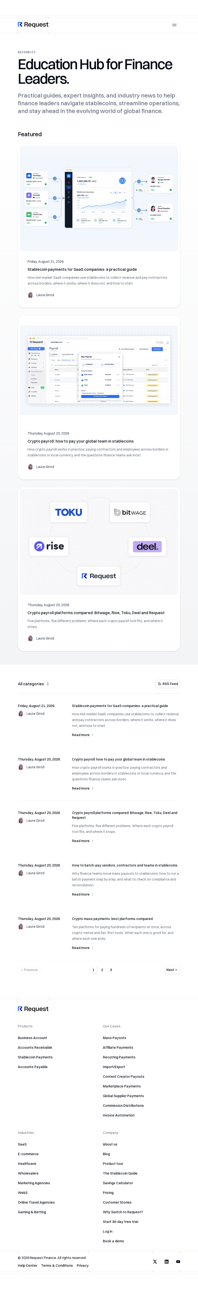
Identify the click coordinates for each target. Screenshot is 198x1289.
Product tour (113, 1163)
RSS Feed (170, 684)
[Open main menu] (174, 25)
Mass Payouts (114, 1038)
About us (110, 1144)
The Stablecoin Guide (120, 1173)
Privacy (83, 1265)
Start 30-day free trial (120, 1222)
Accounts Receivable (35, 1047)
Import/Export (114, 1067)
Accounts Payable (33, 1067)
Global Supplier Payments (123, 1096)
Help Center (27, 1265)
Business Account (32, 1038)
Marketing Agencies (34, 1183)
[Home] (33, 25)
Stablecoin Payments (35, 1057)
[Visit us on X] (155, 1262)
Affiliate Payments (118, 1047)
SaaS (22, 1144)
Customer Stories (117, 1202)
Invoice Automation (118, 1115)
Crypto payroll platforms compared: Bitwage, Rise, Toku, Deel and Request (96, 612)
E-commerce (28, 1154)
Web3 (22, 1193)
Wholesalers (28, 1173)
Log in (107, 1231)
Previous (31, 970)
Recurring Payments (119, 1057)
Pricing (108, 1193)
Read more (81, 735)
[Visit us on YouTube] (178, 1262)
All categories (31, 683)
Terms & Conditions (57, 1265)
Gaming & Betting (32, 1212)
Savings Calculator (118, 1183)
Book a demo (113, 1241)
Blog (106, 1154)
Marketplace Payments (122, 1086)
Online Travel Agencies (36, 1202)
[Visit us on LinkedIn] (167, 1262)
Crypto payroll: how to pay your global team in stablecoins (81, 441)
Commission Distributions (123, 1105)
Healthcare (27, 1163)
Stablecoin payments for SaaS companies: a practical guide (82, 269)
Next (170, 970)
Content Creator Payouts (123, 1076)
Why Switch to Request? (123, 1212)
